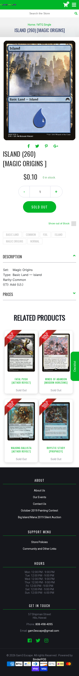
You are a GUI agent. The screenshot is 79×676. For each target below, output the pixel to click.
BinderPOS (39, 659)
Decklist (74, 366)
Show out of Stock (59, 223)
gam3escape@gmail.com (43, 630)
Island (59, 234)
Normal (34, 241)
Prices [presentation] (8, 294)
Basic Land (12, 234)
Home (31, 24)
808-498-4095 (44, 624)
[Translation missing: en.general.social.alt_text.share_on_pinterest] (47, 146)
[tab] (39, 258)
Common (31, 234)
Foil (45, 234)
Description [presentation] (12, 256)
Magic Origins (14, 241)
